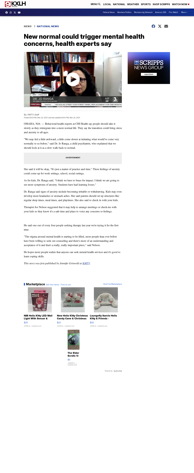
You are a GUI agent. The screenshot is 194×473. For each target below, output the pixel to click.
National (119, 4)
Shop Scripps (161, 4)
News (28, 26)
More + (184, 12)
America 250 (160, 12)
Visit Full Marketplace (112, 284)
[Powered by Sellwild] (118, 371)
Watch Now (180, 4)
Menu (94, 4)
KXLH (15, 12)
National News (48, 26)
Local (107, 4)
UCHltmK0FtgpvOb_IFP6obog (20, 12)
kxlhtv (7, 12)
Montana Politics (124, 12)
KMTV (86, 263)
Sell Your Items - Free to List (58, 285)
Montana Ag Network (143, 12)
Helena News (109, 12)
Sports (146, 4)
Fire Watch (173, 12)
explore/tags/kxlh (11, 12)
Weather (133, 4)
